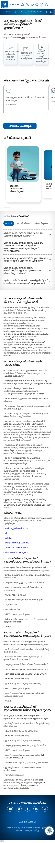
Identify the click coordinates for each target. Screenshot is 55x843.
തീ (6, 533)
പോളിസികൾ (23, 223)
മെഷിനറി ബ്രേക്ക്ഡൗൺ (16, 547)
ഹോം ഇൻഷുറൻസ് (31, 11)
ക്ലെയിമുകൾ (41, 223)
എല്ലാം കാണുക (19, 125)
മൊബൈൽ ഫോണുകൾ (16, 552)
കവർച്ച (8, 538)
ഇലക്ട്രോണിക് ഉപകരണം (17, 543)
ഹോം (8, 11)
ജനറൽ (8, 223)
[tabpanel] (10, 53)
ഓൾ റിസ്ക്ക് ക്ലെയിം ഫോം (16, 528)
